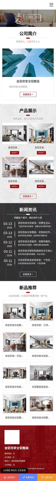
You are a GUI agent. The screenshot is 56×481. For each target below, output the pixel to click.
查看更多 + (28, 94)
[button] (26, 21)
